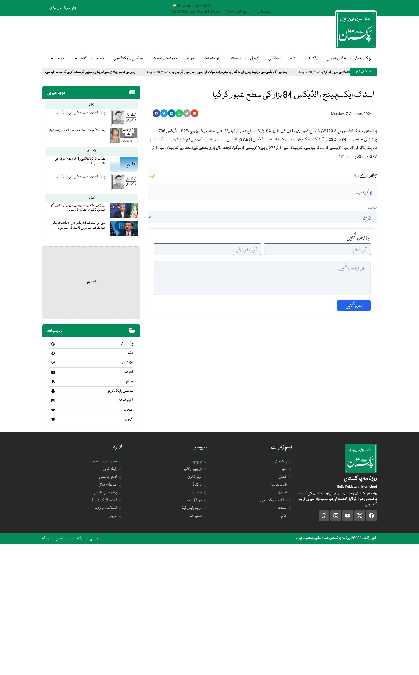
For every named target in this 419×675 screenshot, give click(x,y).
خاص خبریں (336, 58)
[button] (156, 113)
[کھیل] (53, 419)
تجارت (128, 372)
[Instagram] (335, 515)
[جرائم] (53, 381)
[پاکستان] (53, 343)
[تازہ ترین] (53, 362)
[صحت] (53, 410)
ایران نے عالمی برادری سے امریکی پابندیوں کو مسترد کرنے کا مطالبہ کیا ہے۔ (110, 72)
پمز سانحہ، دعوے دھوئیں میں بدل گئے (81, 112)
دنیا (293, 58)
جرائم (190, 58)
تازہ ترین (127, 362)
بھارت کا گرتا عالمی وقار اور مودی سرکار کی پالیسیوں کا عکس (80, 161)
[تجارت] (53, 372)
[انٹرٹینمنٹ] (53, 400)
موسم (100, 58)
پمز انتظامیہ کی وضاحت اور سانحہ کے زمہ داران (76, 130)
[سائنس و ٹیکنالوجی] (53, 391)
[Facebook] (371, 515)
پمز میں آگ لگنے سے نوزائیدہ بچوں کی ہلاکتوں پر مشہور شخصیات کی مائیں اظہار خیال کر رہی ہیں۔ (248, 72)
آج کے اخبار (363, 58)
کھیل (254, 58)
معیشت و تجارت (165, 58)
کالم (84, 58)
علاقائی (274, 58)
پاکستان (311, 58)
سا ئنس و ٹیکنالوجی (128, 58)
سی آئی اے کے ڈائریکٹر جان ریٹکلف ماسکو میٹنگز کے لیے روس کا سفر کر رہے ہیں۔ (78, 225)
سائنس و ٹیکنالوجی (120, 391)
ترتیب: (372, 206)
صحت (236, 58)
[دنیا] (53, 353)
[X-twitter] (359, 515)
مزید (60, 58)
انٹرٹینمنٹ (213, 58)
